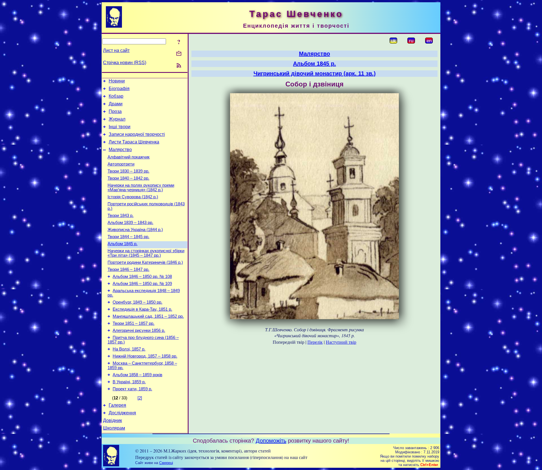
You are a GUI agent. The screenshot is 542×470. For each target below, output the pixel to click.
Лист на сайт (116, 50)
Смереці (166, 463)
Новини (117, 81)
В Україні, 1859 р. (129, 382)
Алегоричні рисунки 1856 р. (139, 330)
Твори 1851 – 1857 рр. (133, 323)
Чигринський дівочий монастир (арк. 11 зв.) (314, 73)
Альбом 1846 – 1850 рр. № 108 (142, 276)
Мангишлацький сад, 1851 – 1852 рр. (148, 316)
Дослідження (122, 412)
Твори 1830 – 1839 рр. (128, 171)
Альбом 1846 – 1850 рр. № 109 (142, 283)
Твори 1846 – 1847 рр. (128, 269)
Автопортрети (121, 164)
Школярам (114, 428)
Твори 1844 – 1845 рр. (128, 236)
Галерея (117, 405)
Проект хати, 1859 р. (132, 389)
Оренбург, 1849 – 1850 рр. (137, 302)
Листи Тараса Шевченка (134, 142)
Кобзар (116, 96)
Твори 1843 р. (121, 215)
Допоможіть (271, 441)
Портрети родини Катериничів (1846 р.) (145, 262)
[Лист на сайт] (179, 54)
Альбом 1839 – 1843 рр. (130, 222)
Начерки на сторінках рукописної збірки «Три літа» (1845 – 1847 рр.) (146, 253)
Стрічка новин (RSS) (124, 62)
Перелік (315, 342)
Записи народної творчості (137, 134)
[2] (139, 398)
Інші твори (119, 126)
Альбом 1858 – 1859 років (137, 375)
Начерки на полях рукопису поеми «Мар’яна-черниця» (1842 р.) (141, 187)
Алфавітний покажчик (129, 157)
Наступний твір (341, 342)
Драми (116, 103)
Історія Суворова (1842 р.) (133, 197)
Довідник (112, 420)
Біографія (119, 88)
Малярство (120, 149)
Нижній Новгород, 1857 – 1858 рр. (145, 356)
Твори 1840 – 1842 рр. (128, 178)
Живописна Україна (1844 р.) (135, 229)
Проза (115, 111)
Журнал (117, 119)
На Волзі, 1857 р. (129, 349)
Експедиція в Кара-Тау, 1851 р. (142, 309)
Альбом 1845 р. (122, 243)
